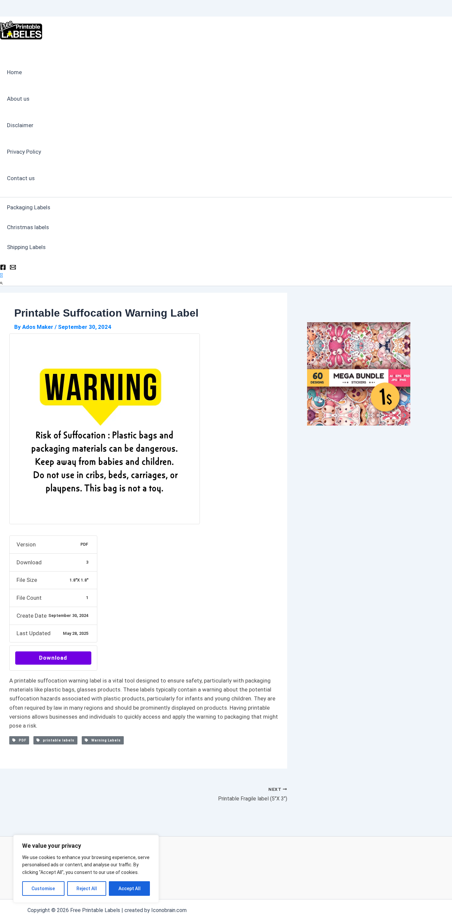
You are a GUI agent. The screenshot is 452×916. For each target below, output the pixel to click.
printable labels (57, 740)
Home (14, 72)
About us (18, 98)
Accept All (129, 888)
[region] (86, 869)
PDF (21, 740)
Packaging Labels (28, 207)
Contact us (21, 178)
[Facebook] (3, 268)
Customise (43, 888)
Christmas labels (28, 227)
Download (53, 657)
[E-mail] (13, 268)
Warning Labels (104, 740)
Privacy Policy (24, 151)
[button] (1, 279)
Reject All (86, 888)
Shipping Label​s (26, 247)
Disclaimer (20, 125)
